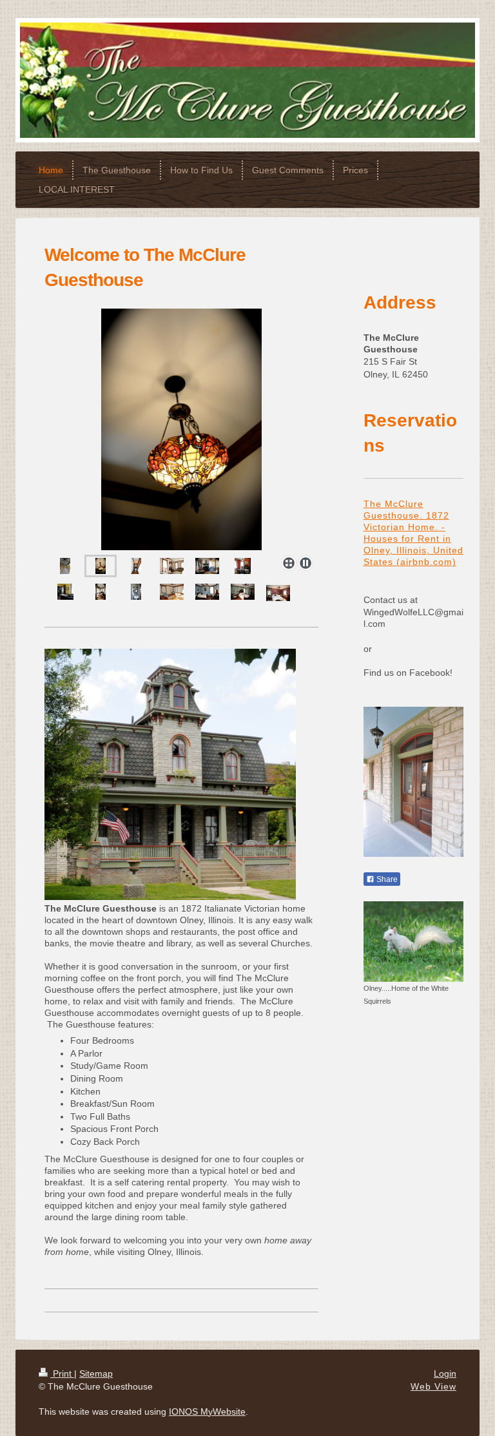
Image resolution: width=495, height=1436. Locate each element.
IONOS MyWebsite (207, 1411)
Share (386, 879)
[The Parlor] (207, 566)
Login (445, 1373)
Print (62, 1373)
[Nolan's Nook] (172, 592)
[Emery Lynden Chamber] (243, 592)
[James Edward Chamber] (207, 592)
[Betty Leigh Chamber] (278, 593)
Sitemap (96, 1373)
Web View (433, 1386)
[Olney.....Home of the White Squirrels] (413, 941)
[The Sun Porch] (100, 592)
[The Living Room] (172, 566)
